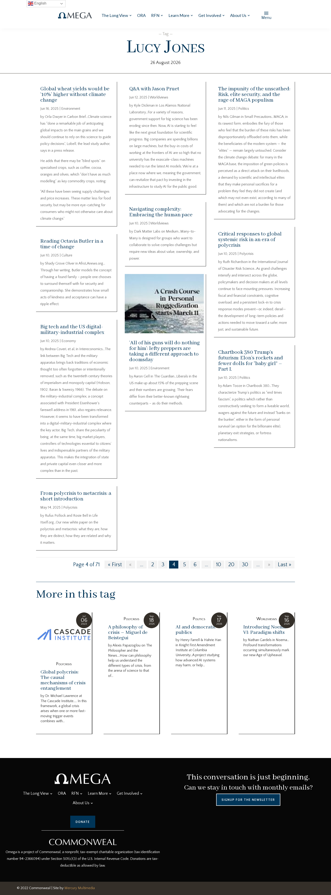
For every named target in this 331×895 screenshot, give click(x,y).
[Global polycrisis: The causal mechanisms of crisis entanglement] (64, 635)
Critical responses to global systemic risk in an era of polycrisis (250, 240)
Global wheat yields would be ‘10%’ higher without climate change (74, 94)
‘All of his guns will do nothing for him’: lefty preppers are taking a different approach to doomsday (164, 351)
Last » (284, 564)
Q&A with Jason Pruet (154, 89)
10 (218, 564)
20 (231, 564)
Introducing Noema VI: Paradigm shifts (264, 630)
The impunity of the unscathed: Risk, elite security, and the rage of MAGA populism (254, 94)
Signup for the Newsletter (248, 799)
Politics (243, 109)
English (39, 3)
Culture (66, 255)
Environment (70, 109)
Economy (68, 341)
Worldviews (159, 97)
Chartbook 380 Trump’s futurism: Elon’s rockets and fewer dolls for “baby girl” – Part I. (250, 360)
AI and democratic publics (196, 630)
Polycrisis (70, 507)
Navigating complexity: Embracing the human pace (161, 212)
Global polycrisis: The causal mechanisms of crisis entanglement (63, 680)
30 (245, 564)
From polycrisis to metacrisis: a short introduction (75, 496)
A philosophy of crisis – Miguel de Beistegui (127, 632)
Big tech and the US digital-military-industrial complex (72, 330)
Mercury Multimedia (79, 888)
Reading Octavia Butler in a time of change (71, 244)
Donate (83, 822)
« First (115, 564)
